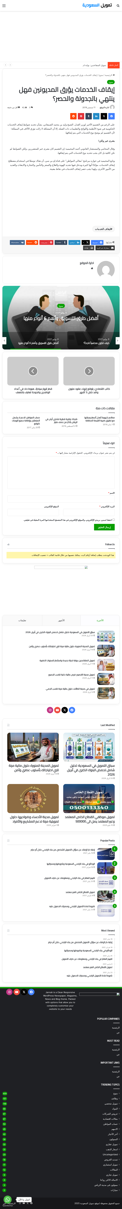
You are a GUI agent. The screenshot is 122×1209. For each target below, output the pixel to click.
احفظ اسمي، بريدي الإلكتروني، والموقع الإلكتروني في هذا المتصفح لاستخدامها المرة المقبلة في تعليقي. (67, 520)
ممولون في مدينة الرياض (106, 1185)
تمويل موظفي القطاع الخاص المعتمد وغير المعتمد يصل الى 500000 (90, 819)
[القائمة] (4, 6)
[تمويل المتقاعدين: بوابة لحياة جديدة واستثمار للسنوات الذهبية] (106, 665)
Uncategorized (110, 1154)
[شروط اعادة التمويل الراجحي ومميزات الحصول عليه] (106, 911)
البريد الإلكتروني (107, 506)
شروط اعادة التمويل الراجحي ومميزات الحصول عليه (72, 906)
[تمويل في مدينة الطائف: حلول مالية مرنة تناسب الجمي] (106, 693)
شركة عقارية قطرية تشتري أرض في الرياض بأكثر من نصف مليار (61, 420)
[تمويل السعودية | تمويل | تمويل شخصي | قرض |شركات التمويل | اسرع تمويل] (97, 5)
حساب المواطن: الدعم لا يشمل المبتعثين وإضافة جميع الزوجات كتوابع (26, 420)
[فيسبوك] (111, 116)
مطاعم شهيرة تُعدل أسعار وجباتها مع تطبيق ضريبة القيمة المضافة (100, 419)
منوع (101, 75)
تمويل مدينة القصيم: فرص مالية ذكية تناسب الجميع (71, 675)
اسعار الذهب (112, 1149)
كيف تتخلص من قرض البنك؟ (61, 318)
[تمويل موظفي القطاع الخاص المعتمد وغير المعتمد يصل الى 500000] (89, 798)
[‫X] (104, 116)
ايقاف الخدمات (103, 229)
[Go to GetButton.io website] (8, 1206)
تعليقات (22, 620)
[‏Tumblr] (88, 116)
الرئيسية (109, 75)
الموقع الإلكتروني (51, 506)
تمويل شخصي (111, 1103)
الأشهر (61, 620)
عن (118, 1032)
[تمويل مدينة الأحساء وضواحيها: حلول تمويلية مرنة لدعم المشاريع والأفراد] (33, 798)
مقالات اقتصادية (110, 1119)
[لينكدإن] (96, 116)
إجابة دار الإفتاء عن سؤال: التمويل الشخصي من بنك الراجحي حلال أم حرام (63, 850)
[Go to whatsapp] (8, 1200)
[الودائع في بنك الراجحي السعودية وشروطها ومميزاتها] (106, 868)
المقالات (114, 1169)
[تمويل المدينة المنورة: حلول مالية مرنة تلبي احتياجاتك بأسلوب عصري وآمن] (106, 651)
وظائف (114, 1098)
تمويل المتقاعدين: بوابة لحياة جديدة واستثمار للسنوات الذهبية (79, 65)
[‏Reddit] (73, 116)
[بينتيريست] (81, 116)
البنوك (115, 1108)
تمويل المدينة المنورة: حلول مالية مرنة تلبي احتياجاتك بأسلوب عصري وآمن (62, 646)
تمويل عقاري (112, 1144)
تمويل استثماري (110, 1164)
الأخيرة (100, 620)
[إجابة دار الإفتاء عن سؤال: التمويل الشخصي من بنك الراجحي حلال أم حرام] (106, 854)
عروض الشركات (110, 1113)
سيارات (114, 1190)
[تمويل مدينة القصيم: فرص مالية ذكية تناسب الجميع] (106, 679)
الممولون (113, 1139)
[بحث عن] (118, 6)
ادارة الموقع (104, 107)
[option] (61, 317)
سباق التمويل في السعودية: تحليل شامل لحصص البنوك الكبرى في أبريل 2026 (60, 632)
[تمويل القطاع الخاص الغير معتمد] (106, 896)
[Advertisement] (61, 36)
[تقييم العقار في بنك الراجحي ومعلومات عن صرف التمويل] (106, 882)
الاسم (111, 493)
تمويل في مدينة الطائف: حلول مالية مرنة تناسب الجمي (70, 689)
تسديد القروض (111, 1159)
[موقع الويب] (92, 268)
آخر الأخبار (113, 1134)
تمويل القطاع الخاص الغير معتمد (80, 892)
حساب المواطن (110, 1124)
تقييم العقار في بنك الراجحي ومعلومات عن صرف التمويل (69, 878)
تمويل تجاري (112, 1175)
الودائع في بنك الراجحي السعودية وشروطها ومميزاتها (71, 864)
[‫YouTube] (57, 710)
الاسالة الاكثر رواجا (109, 1180)
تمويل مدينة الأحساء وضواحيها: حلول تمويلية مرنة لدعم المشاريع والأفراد (34, 819)
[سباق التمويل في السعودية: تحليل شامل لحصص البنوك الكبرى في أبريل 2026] (106, 636)
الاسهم (115, 1129)
